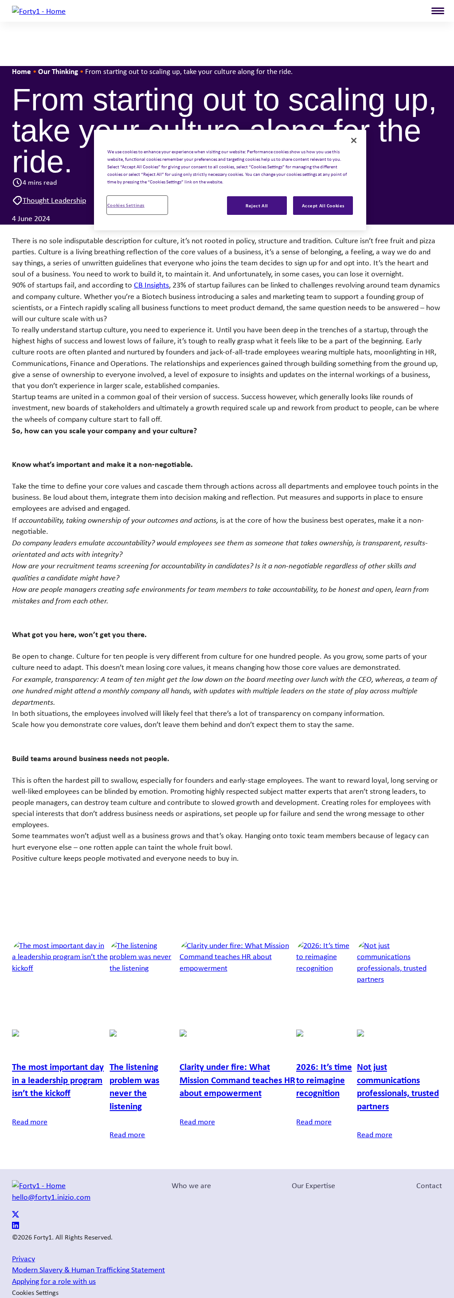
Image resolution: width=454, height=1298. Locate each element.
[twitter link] (15, 1215)
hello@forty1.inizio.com (51, 1197)
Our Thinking (58, 71)
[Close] (354, 140)
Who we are (191, 1185)
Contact (429, 1185)
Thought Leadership (54, 200)
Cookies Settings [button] (35, 1292)
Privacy (23, 1258)
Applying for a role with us (54, 1281)
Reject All (257, 205)
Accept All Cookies (323, 205)
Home (21, 71)
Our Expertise (313, 1185)
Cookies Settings (126, 205)
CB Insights (151, 285)
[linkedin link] (15, 1226)
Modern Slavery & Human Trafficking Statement (88, 1269)
